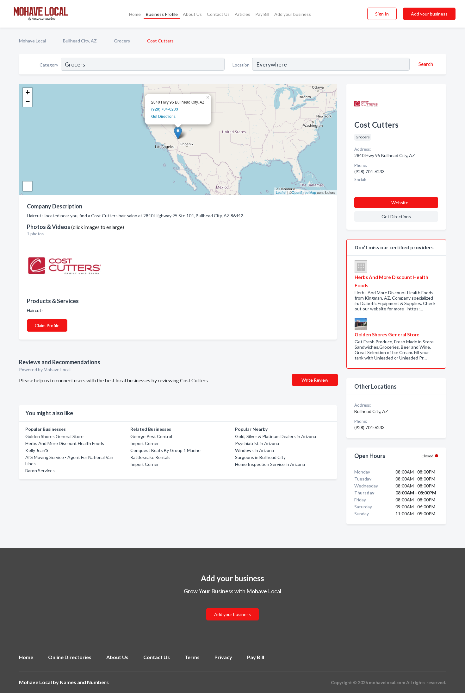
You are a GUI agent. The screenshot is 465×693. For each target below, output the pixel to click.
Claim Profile (47, 325)
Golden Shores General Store (54, 436)
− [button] (28, 102)
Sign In (382, 13)
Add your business (292, 14)
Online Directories (69, 657)
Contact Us (218, 14)
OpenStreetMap (304, 192)
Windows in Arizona (254, 450)
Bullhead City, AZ (80, 40)
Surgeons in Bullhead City (260, 457)
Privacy (223, 657)
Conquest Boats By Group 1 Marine (165, 450)
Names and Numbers (84, 682)
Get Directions (163, 116)
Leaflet (281, 192)
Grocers (122, 40)
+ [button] (28, 92)
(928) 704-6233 (164, 108)
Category (49, 64)
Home (135, 14)
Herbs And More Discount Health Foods (64, 443)
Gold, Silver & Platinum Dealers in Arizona (275, 436)
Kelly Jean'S (36, 450)
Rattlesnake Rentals (150, 457)
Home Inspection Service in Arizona (270, 464)
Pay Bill (262, 14)
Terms (192, 657)
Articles (242, 14)
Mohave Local (32, 40)
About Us (192, 14)
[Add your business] (232, 607)
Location (241, 64)
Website (399, 202)
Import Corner (144, 443)
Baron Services (40, 470)
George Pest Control (151, 436)
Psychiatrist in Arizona (257, 443)
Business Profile (162, 14)
